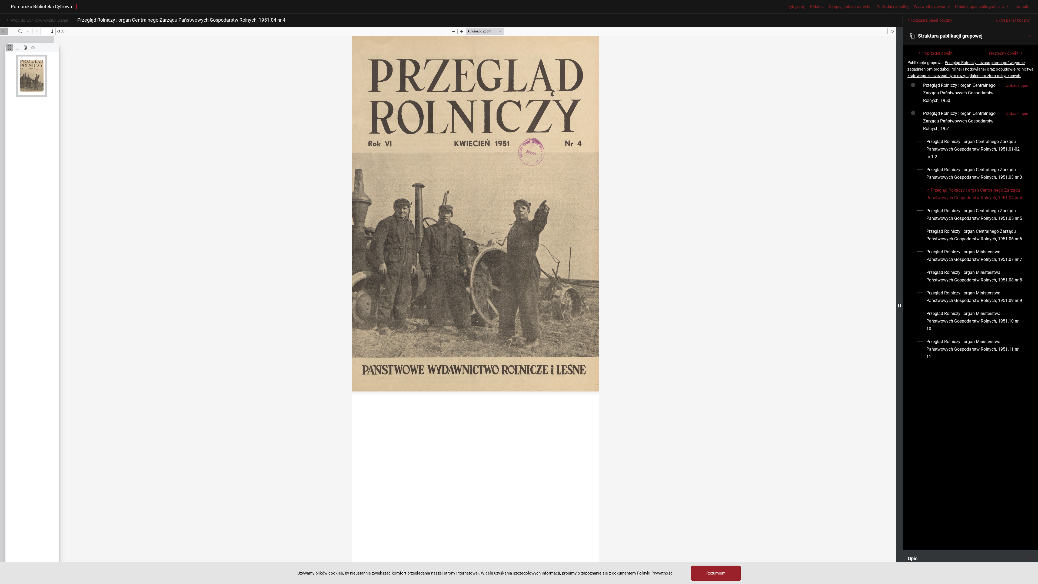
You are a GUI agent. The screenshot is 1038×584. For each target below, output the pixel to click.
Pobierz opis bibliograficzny (979, 6)
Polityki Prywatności (655, 573)
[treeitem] (970, 93)
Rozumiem (716, 573)
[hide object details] (899, 305)
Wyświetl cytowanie (932, 6)
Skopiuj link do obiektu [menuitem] (849, 6)
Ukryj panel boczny (1013, 20)
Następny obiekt (1004, 53)
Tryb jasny (796, 6)
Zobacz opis (1017, 85)
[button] (970, 36)
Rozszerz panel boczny (931, 20)
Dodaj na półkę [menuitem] (895, 6)
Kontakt (1023, 6)
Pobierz (817, 6)
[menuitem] (962, 93)
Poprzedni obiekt (937, 53)
